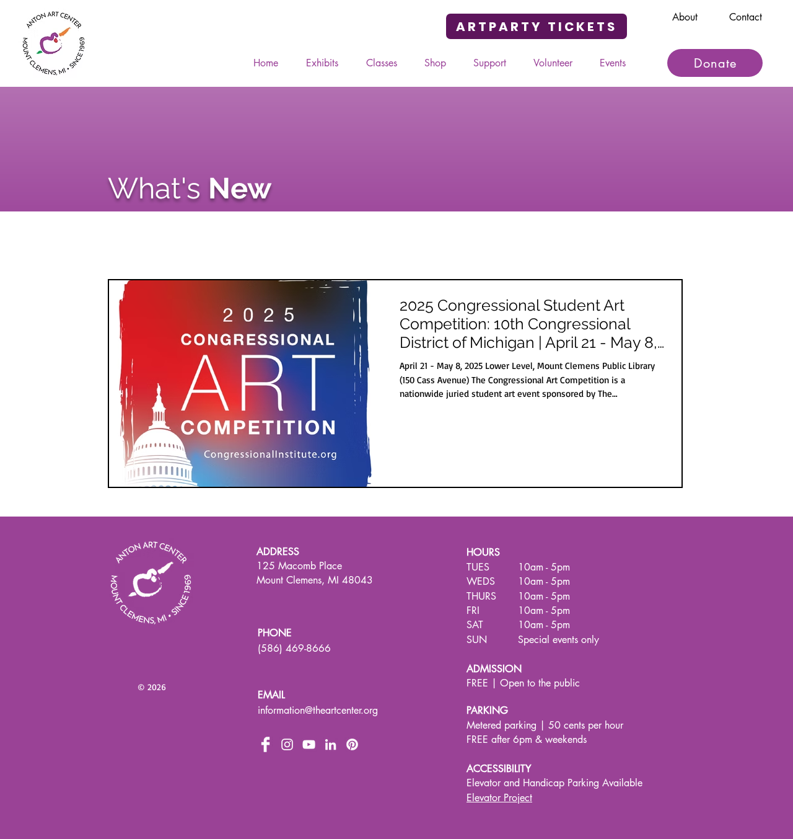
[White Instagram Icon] (287, 744)
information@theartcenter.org (318, 710)
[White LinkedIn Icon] (330, 744)
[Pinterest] (352, 744)
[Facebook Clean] (265, 744)
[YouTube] (309, 744)
